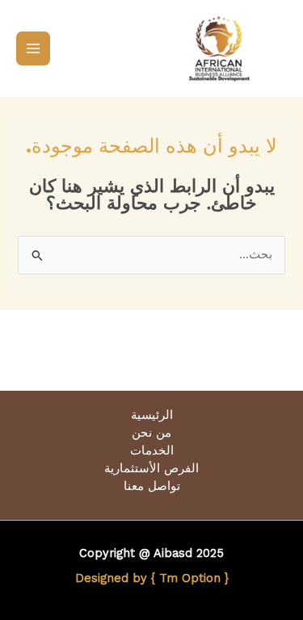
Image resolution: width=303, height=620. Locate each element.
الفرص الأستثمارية (151, 468)
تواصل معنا (152, 486)
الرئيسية (152, 415)
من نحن (151, 432)
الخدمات (152, 450)
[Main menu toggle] (33, 48)
